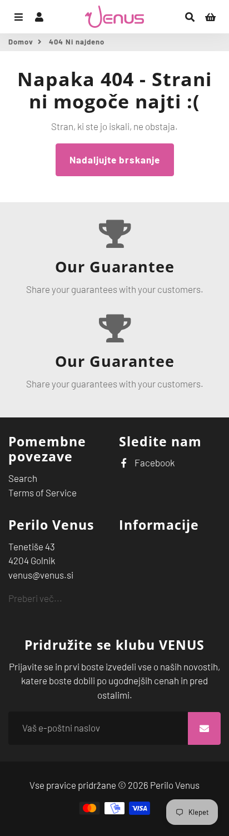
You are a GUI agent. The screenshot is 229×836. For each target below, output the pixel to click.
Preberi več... (35, 598)
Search (22, 478)
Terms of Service (42, 492)
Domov (20, 41)
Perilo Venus (175, 784)
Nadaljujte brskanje (114, 159)
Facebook (154, 462)
